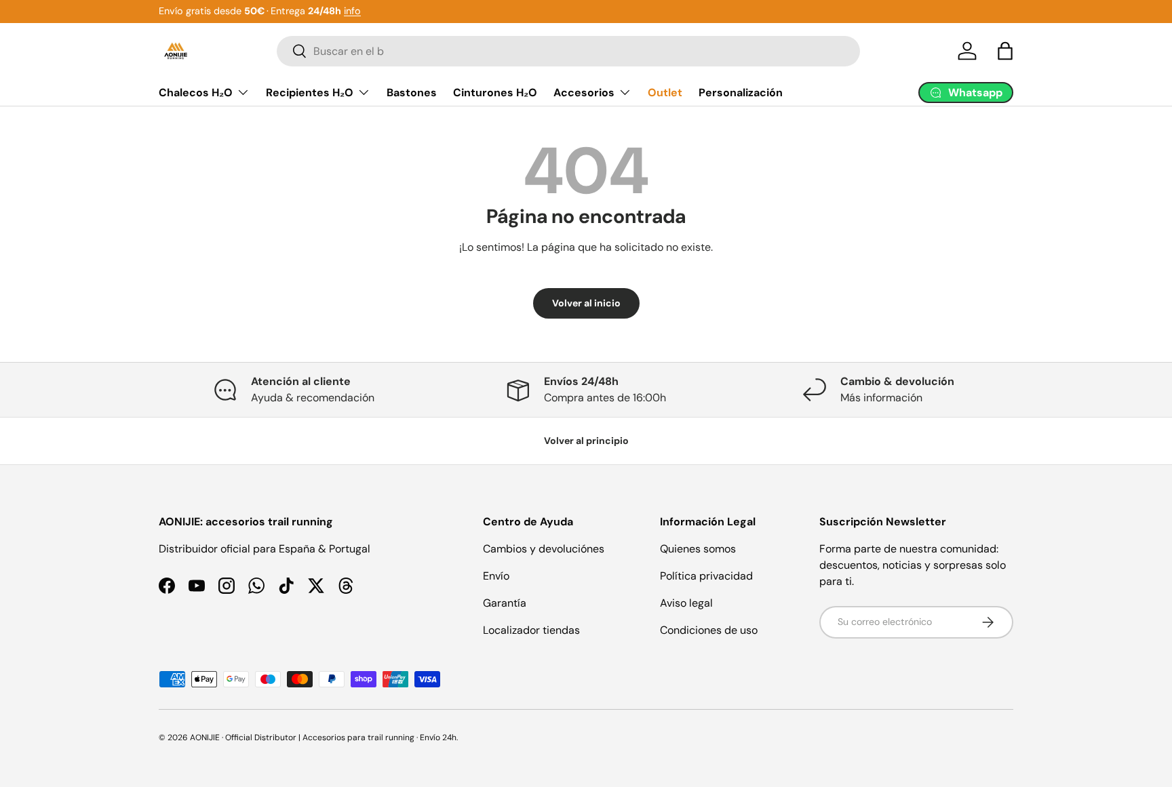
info (352, 11)
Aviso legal (686, 603)
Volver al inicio (586, 303)
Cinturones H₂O (495, 92)
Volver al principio (586, 441)
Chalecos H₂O (196, 92)
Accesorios (583, 92)
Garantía (504, 603)
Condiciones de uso (709, 630)
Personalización (741, 92)
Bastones (412, 92)
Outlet (665, 92)
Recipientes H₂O (309, 92)
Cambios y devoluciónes (543, 549)
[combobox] (568, 51)
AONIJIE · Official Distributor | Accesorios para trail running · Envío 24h (323, 737)
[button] (1005, 51)
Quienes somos (698, 549)
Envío (496, 576)
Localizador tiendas (531, 630)
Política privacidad (706, 576)
